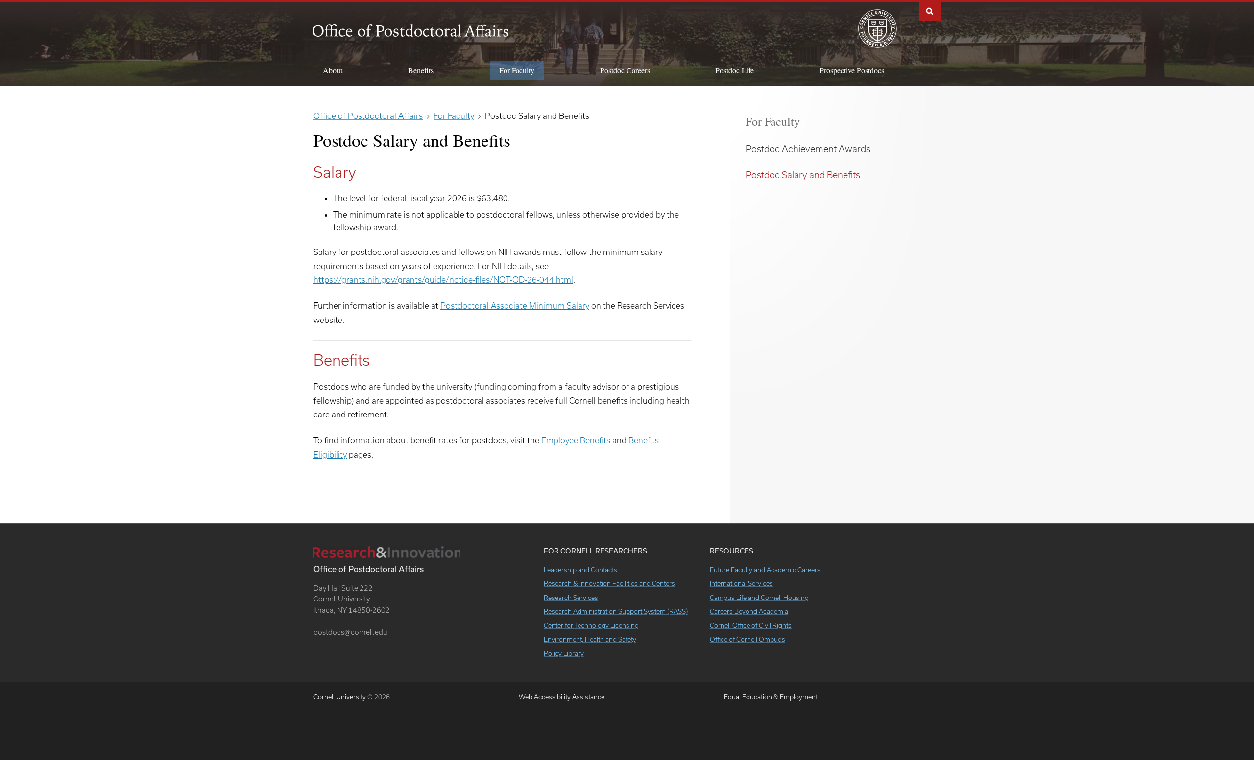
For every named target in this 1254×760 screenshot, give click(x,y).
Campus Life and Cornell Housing (759, 597)
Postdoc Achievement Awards (808, 148)
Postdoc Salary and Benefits (803, 174)
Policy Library (564, 653)
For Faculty (773, 121)
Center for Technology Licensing (591, 625)
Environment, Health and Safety (590, 639)
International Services (741, 583)
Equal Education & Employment (771, 697)
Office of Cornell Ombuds (747, 639)
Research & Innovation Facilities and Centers (609, 583)
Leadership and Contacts (580, 570)
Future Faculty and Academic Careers (765, 570)
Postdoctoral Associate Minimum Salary (514, 305)
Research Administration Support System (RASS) (616, 611)
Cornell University (340, 697)
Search (929, 10)
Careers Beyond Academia (749, 611)
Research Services (571, 597)
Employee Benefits (575, 440)
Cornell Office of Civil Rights (751, 625)
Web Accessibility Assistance (561, 697)
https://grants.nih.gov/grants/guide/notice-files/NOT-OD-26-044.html (443, 279)
